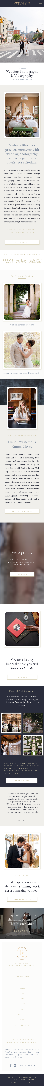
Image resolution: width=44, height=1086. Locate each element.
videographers (11, 495)
